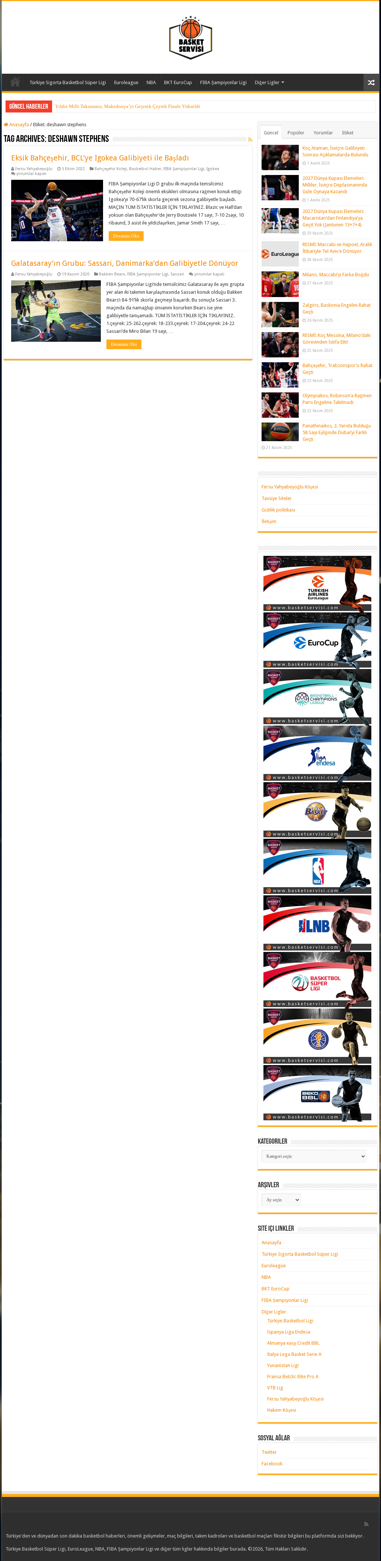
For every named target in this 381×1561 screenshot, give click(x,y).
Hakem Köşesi (281, 1410)
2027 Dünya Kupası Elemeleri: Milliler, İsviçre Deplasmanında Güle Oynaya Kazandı (334, 184)
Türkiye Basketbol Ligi (290, 1320)
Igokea (212, 168)
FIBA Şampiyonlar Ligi (223, 82)
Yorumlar (323, 133)
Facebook (272, 1463)
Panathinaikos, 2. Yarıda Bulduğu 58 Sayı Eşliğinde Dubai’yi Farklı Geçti (336, 432)
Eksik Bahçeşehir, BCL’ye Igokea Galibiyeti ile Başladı (100, 157)
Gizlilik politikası (278, 510)
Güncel (271, 133)
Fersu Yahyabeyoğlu (33, 168)
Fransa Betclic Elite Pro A (292, 1376)
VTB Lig (275, 1387)
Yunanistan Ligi (283, 1365)
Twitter (269, 1452)
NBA (151, 82)
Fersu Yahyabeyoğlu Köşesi (290, 487)
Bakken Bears (112, 274)
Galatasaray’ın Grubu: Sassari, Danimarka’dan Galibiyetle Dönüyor (124, 263)
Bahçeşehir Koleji (111, 168)
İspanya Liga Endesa (288, 1332)
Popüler (296, 133)
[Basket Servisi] (190, 36)
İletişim (269, 521)
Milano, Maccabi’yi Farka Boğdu (335, 274)
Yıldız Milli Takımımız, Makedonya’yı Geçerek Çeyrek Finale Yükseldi (127, 106)
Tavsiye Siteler (277, 498)
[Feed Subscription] (250, 140)
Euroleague (126, 82)
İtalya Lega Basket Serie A (294, 1354)
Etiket (347, 133)
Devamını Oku (126, 236)
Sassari (177, 274)
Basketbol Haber (145, 168)
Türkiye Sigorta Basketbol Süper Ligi (67, 82)
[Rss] (366, 1524)
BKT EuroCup (178, 82)
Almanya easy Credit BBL (293, 1343)
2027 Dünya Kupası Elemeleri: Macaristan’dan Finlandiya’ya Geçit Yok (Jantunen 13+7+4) (333, 217)
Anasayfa (15, 81)
